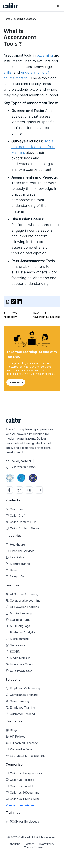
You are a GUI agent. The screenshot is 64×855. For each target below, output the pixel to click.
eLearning (45, 55)
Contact (29, 843)
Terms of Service (34, 847)
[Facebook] (9, 490)
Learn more (16, 382)
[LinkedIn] (29, 490)
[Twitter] (19, 490)
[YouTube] (39, 490)
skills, (8, 72)
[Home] (10, 5)
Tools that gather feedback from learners (33, 147)
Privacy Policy (46, 843)
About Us (15, 843)
